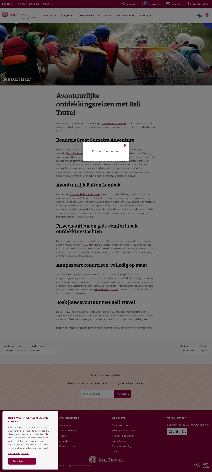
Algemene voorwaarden (79, 465)
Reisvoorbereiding (121, 446)
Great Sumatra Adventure (80, 153)
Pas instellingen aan (18, 453)
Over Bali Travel (120, 425)
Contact (116, 451)
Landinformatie (120, 441)
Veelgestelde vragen (123, 435)
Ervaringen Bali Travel (123, 430)
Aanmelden (123, 393)
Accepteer (18, 461)
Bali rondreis (93, 244)
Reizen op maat (126, 15)
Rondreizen (49, 15)
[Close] (125, 146)
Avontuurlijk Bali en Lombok (85, 194)
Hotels (108, 15)
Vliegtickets (68, 15)
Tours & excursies (90, 15)
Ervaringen (146, 15)
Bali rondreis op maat (106, 289)
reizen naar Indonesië (114, 123)
